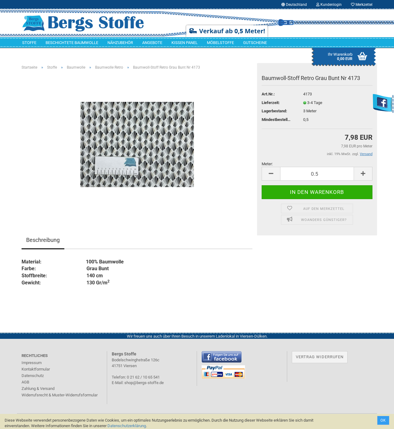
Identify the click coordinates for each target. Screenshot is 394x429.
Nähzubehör (120, 42)
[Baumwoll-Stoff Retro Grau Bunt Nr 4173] (137, 144)
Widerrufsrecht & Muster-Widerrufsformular (60, 395)
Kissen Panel (184, 42)
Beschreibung (43, 240)
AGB (25, 382)
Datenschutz (33, 375)
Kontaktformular (36, 369)
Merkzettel (363, 4)
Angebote (152, 42)
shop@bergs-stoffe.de (144, 382)
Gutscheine (255, 42)
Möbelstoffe (220, 42)
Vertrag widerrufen (320, 357)
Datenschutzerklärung (126, 425)
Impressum (32, 362)
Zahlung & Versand (38, 388)
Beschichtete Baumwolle (72, 42)
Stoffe (29, 42)
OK (383, 420)
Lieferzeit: (271, 102)
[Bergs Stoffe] (92, 23)
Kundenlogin (331, 4)
